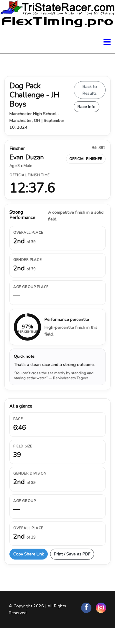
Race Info (87, 106)
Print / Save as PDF (72, 554)
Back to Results (90, 90)
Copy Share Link (28, 554)
